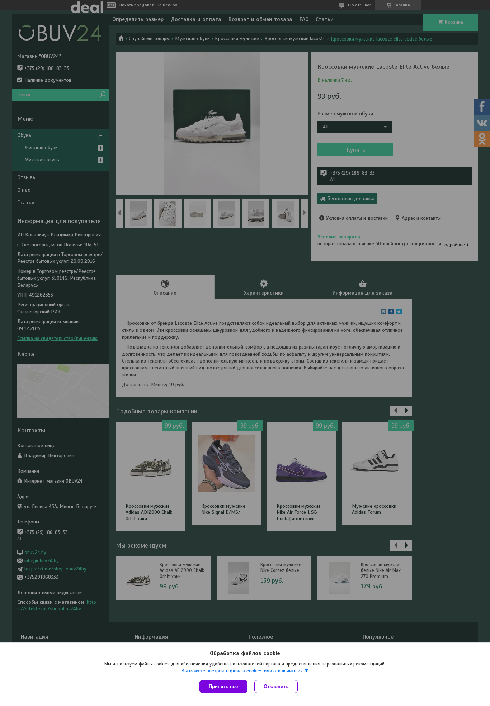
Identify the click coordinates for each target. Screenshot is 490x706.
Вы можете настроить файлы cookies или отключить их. (242, 670)
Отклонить (276, 686)
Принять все (223, 686)
